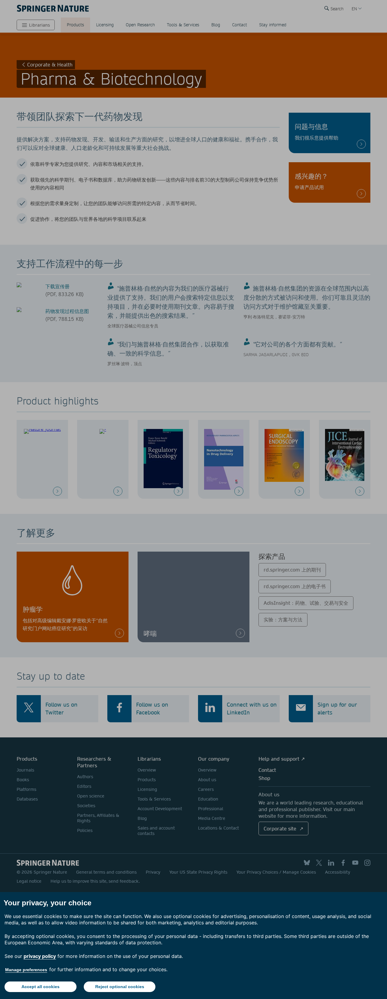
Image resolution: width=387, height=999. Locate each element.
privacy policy (40, 956)
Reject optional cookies (119, 986)
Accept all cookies (40, 986)
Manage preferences (26, 969)
